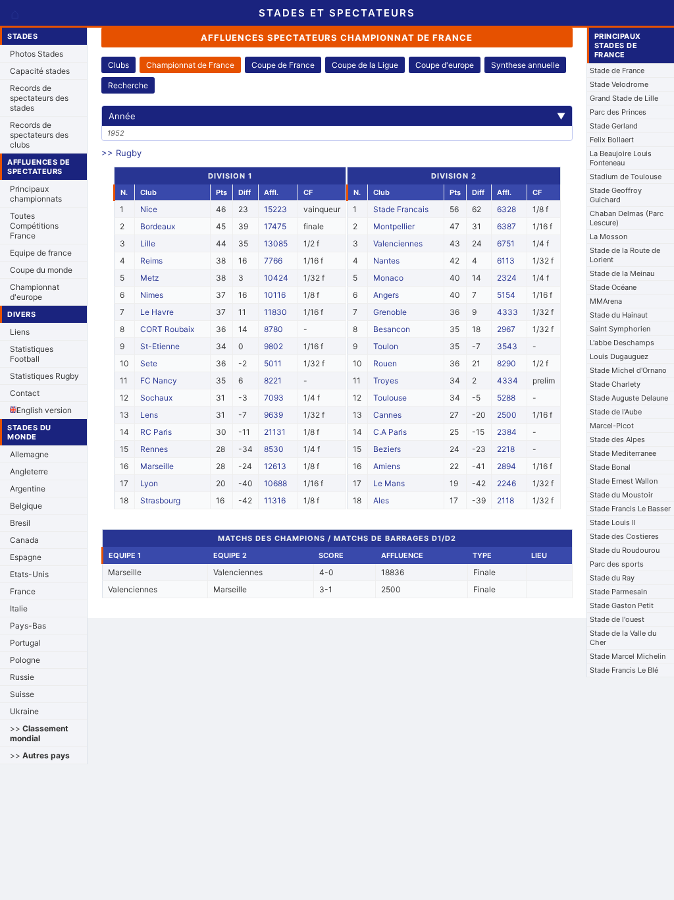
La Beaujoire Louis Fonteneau (621, 158)
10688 (275, 483)
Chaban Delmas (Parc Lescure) (626, 218)
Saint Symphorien (620, 328)
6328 (506, 209)
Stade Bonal (610, 467)
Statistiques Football (31, 354)
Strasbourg (160, 500)
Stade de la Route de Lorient (625, 255)
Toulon (385, 346)
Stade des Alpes (617, 439)
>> (39, 733)
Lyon (149, 483)
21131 (275, 432)
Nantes (386, 261)
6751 (506, 243)
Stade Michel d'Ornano (628, 370)
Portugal (25, 643)
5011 (273, 363)
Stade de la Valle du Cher (623, 638)
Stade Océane (613, 287)
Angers (386, 295)
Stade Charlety (615, 384)
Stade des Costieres (624, 536)
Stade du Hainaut (619, 315)
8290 (506, 363)
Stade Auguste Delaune (629, 398)
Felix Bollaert (612, 139)
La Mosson (608, 236)
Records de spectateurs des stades (39, 98)
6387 (506, 226)
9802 (273, 346)
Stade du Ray (612, 577)
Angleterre (29, 471)
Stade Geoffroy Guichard (616, 195)
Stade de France (617, 70)
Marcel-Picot (612, 425)
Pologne (25, 660)
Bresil (20, 523)
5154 (506, 295)
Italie (19, 608)
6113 (506, 261)
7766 (273, 261)
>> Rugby (121, 153)
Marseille (157, 466)
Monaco (388, 278)
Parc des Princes (618, 112)
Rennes (154, 449)
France (23, 591)
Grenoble (390, 312)
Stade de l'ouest (617, 619)
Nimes (151, 295)
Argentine (27, 488)
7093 (274, 398)
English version (44, 410)
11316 (275, 500)
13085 (276, 243)
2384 (507, 432)
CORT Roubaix (167, 329)
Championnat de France (190, 65)
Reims (151, 261)
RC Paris (156, 432)
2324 (507, 278)
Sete (148, 363)
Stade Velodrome (619, 84)
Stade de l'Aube (616, 411)
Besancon (391, 329)
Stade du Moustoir (621, 494)
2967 (506, 329)
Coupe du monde (41, 270)
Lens (149, 415)
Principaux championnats (36, 194)
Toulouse (390, 398)
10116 (275, 295)
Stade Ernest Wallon (624, 481)
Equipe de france (41, 253)
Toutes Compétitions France (34, 225)
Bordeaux (157, 226)
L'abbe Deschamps (622, 342)
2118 (505, 500)
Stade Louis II (613, 522)
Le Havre (157, 312)
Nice (148, 209)
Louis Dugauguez (619, 356)
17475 (275, 226)
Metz (149, 278)
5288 (506, 398)
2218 (506, 449)
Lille (147, 243)
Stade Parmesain (618, 591)
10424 (276, 278)
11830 (275, 312)
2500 (507, 415)
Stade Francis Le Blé (624, 670)
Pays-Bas (28, 626)
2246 (506, 483)
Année (337, 116)
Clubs (118, 65)
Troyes (385, 380)
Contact (24, 393)
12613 (275, 466)
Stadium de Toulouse (625, 176)
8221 (273, 380)
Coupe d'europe (444, 65)
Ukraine (24, 711)
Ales (381, 500)
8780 (273, 329)
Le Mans (389, 483)
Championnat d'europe (34, 292)
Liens (20, 332)
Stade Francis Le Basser (630, 508)
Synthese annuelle (525, 65)
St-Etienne (160, 346)
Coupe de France (283, 65)
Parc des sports (617, 564)
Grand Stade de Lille (624, 98)
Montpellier (394, 226)
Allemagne (29, 454)
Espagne (25, 557)
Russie (22, 677)
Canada (24, 540)
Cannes (387, 415)
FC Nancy (158, 380)
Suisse (22, 694)
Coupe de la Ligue (365, 65)
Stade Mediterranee (623, 453)
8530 (274, 449)
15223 (275, 209)
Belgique (26, 506)
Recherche (128, 85)
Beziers (387, 449)
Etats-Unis (29, 574)
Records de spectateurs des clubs (39, 135)
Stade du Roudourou (625, 550)
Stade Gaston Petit (622, 605)
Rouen (385, 363)
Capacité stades (40, 71)
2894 (506, 466)
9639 (273, 415)
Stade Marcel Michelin (627, 656)
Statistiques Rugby (44, 376)
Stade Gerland (614, 125)
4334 (507, 380)
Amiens (386, 466)
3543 (507, 346)
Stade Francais (400, 209)
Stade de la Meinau (622, 273)
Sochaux (156, 398)
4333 (507, 312)
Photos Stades (36, 54)
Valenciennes (398, 243)
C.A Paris (390, 432)
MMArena (606, 301)
